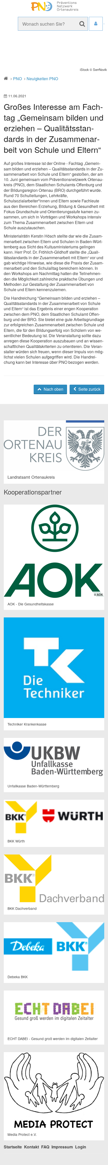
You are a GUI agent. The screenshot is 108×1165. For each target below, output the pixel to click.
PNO (17, 78)
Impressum (62, 1147)
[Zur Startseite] (54, 6)
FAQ (45, 1147)
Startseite (13, 1147)
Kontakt (31, 1147)
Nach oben (53, 389)
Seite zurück (88, 389)
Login (80, 1147)
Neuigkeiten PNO (42, 78)
